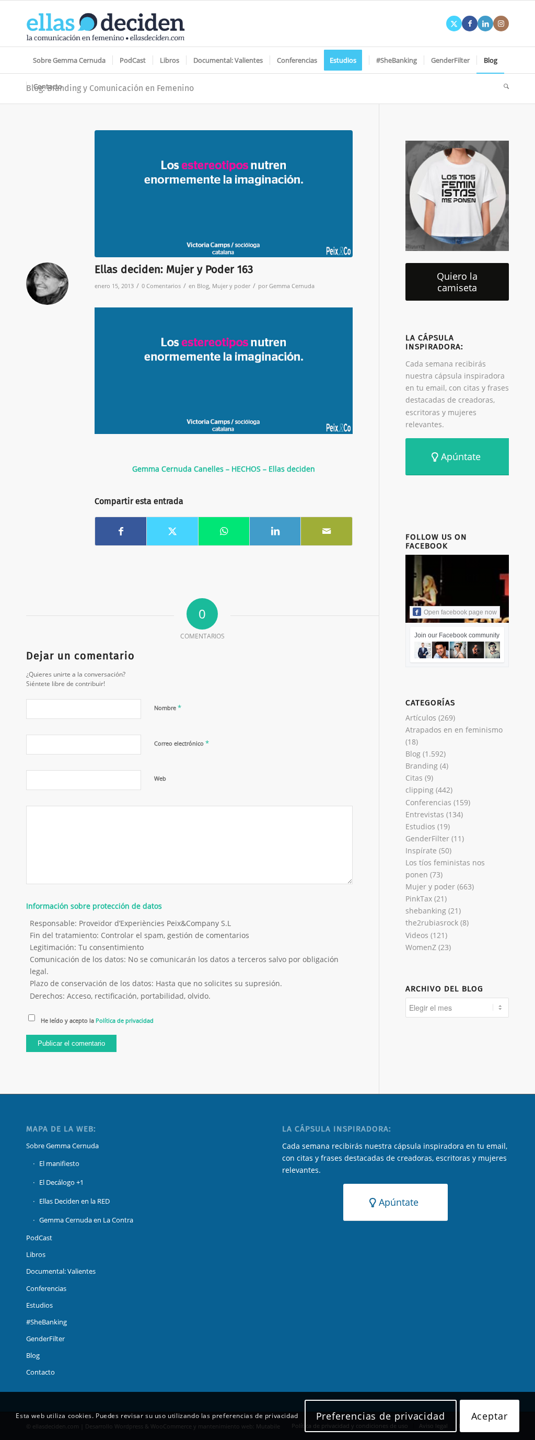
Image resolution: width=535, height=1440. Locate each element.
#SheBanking (46, 1322)
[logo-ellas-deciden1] (105, 24)
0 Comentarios (161, 286)
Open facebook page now (460, 612)
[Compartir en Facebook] (120, 531)
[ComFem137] (224, 193)
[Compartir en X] (172, 531)
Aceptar (489, 1416)
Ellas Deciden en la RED (74, 1201)
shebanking (425, 911)
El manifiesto (59, 1163)
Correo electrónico (181, 743)
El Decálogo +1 (61, 1182)
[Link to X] (454, 23)
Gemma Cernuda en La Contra (86, 1220)
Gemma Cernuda (292, 286)
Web (160, 778)
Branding (421, 766)
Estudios (420, 826)
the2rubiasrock (431, 923)
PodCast (39, 1237)
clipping (419, 790)
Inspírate (421, 850)
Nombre (167, 707)
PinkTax (418, 899)
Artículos (420, 718)
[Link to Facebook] (470, 23)
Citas (414, 778)
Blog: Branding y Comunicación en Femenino (110, 88)
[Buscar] (503, 86)
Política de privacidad (125, 1020)
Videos (416, 935)
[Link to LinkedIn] (485, 23)
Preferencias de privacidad (380, 1416)
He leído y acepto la (97, 1020)
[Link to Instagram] (501, 23)
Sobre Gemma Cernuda (62, 1145)
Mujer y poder (231, 286)
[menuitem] (69, 60)
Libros (35, 1254)
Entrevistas (424, 814)
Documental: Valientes (61, 1271)
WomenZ (420, 947)
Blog (203, 286)
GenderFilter (427, 838)
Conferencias (428, 802)
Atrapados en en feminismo (454, 730)
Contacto (40, 1372)
